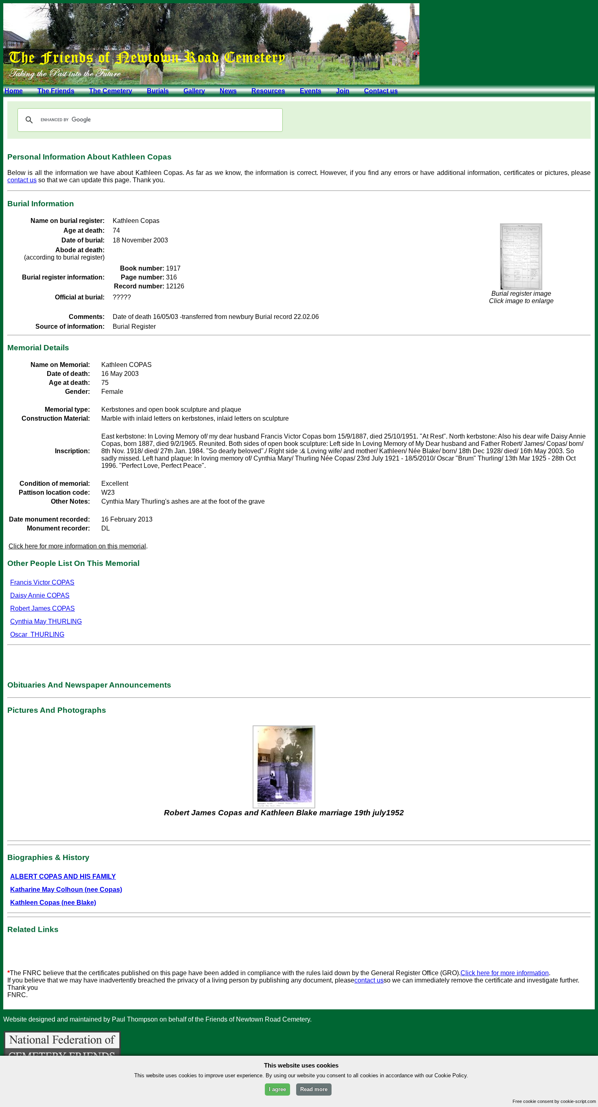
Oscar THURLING (37, 634)
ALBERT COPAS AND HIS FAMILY (63, 876)
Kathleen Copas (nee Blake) (53, 902)
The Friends (55, 90)
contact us (22, 180)
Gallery (194, 90)
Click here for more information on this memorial (77, 546)
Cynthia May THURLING (46, 621)
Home (13, 90)
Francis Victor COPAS (42, 582)
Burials (158, 90)
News (228, 90)
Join (342, 90)
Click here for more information (505, 972)
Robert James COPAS (42, 608)
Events (310, 90)
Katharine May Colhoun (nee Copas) (66, 889)
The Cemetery (110, 90)
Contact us (381, 90)
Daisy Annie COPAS (40, 595)
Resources (268, 90)
